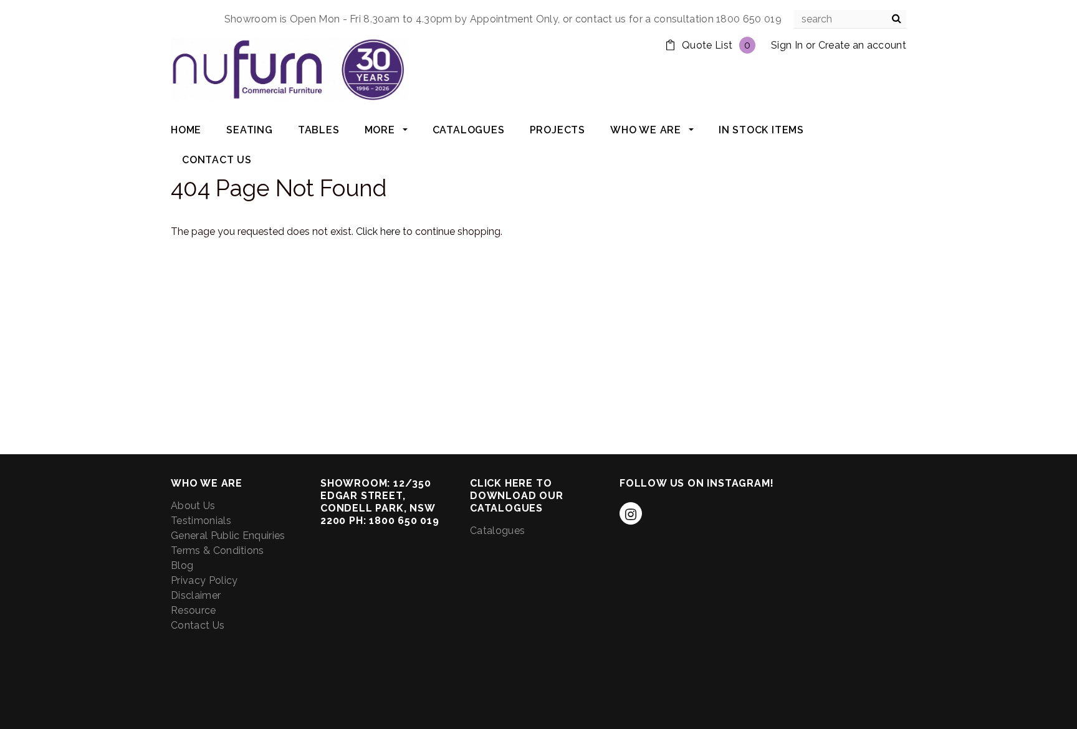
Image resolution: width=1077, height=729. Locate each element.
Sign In (787, 45)
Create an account (862, 45)
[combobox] (850, 19)
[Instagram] (631, 513)
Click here (379, 231)
